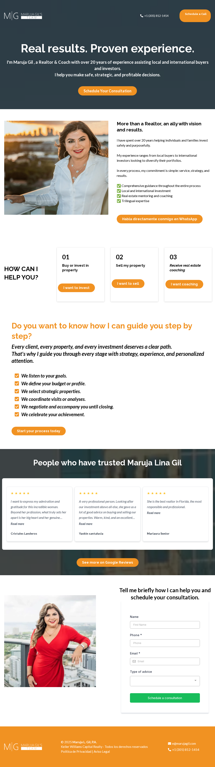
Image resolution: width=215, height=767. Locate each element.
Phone (136, 635)
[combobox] (165, 681)
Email (135, 653)
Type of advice (141, 671)
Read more (17, 524)
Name (134, 617)
